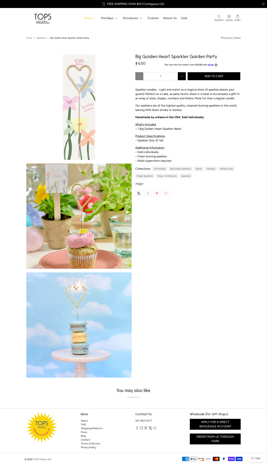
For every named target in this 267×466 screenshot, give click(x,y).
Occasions (130, 18)
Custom (153, 18)
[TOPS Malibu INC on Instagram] (141, 428)
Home (29, 38)
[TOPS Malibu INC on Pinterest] (145, 428)
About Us (170, 18)
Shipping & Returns (92, 428)
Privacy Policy (88, 447)
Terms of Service (90, 443)
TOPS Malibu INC (42, 459)
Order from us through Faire (215, 439)
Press (84, 432)
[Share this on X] (138, 193)
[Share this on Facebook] (147, 193)
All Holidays (160, 168)
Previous (226, 38)
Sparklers (41, 38)
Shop (88, 18)
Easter (199, 168)
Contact (85, 439)
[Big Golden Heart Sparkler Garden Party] (79, 107)
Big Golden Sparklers (180, 168)
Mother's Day (226, 168)
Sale (184, 18)
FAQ (83, 424)
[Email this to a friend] (166, 193)
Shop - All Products (167, 176)
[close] (263, 4)
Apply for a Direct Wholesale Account (215, 424)
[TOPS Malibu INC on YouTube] (154, 428)
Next (237, 38)
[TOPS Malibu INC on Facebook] (137, 428)
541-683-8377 (143, 420)
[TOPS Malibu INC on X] (150, 428)
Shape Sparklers (145, 176)
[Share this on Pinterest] (156, 193)
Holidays (107, 18)
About (84, 420)
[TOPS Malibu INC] (42, 18)
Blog (83, 436)
